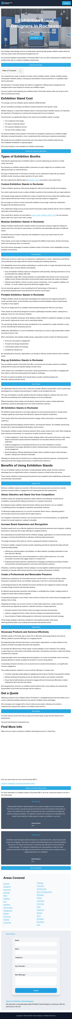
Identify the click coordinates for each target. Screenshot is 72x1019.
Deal (38, 925)
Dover (39, 916)
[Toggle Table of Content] (19, 70)
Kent (4, 902)
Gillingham (11, 783)
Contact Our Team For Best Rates (36, 151)
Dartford (6, 913)
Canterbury (40, 901)
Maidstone (6, 904)
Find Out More (36, 254)
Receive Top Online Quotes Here (36, 788)
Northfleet (6, 899)
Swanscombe (7, 907)
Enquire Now (36, 627)
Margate (39, 913)
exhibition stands (33, 180)
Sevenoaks (7, 922)
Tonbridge (40, 883)
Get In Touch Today (36, 65)
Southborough (41, 889)
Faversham (40, 886)
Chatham (4, 783)
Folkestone (40, 910)
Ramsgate (40, 919)
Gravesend (19, 783)
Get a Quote (35, 37)
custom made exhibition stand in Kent (43, 215)
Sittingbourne (7, 910)
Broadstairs (40, 922)
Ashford (39, 898)
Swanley (6, 919)
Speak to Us (36, 483)
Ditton (33, 783)
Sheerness (7, 916)
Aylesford (27, 783)
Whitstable (40, 895)
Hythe (39, 907)
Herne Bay (40, 904)
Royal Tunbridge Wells (44, 892)
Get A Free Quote (36, 868)
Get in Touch (36, 384)
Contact (66, 3)
